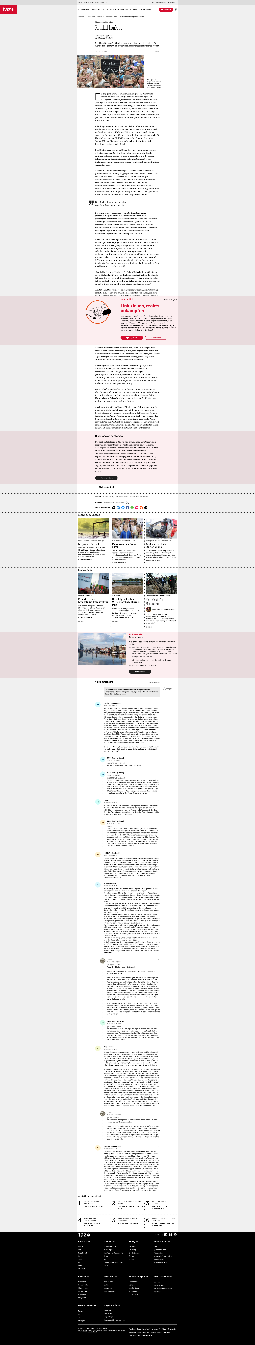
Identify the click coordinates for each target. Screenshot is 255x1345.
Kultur (80, 1256)
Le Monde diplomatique (163, 1289)
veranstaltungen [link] (89, 2)
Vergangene (133, 1291)
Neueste (151, 682)
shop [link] (97, 2)
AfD (105, 1259)
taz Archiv (158, 1292)
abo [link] (153, 2)
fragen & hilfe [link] (104, 2)
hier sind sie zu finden (118, 694)
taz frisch (107, 1285)
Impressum (151, 1332)
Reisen (80, 1311)
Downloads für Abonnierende (114, 1320)
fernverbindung (84, 1285)
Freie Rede (82, 1294)
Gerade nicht (168, 299)
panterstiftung (159, 1259)
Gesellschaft (91, 16)
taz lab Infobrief (109, 1291)
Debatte (99, 16)
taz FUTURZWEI (160, 1285)
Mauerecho (82, 1291)
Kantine (81, 1314)
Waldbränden (126, 348)
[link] (84, 9)
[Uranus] (102, 961)
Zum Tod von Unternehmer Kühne (113, 1254)
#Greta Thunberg (108, 496)
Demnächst (133, 1282)
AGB (158, 1332)
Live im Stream (134, 1288)
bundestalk (82, 1282)
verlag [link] (80, 2)
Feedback (107, 1310)
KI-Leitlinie (172, 1329)
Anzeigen (81, 1321)
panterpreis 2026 (160, 1262)
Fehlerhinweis (119, 503)
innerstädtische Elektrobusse (135, 413)
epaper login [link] (171, 2)
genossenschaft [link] (161, 2)
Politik (80, 1247)
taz (84, 1234)
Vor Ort (131, 1285)
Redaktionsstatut (144, 1329)
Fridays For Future (111, 16)
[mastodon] (165, 1236)
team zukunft (108, 1282)
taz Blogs (157, 1282)
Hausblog (132, 1250)
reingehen (82, 1298)
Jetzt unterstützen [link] (106, 478)
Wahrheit (81, 1269)
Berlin (80, 1262)
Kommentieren (109, 503)
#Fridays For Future (122, 496)
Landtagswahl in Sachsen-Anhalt (113, 1264)
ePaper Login (109, 1317)
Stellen (131, 1256)
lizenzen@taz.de (92, 1332)
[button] (175, 9)
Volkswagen (108, 1250)
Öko (79, 1250)
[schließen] (175, 299)
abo (155, 1247)
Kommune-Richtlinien (159, 1329)
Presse (131, 1259)
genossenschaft (160, 1250)
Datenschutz (142, 1332)
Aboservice (108, 1314)
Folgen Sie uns (158, 1235)
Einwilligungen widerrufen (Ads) (140, 1335)
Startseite (81, 16)
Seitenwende (165, 1332)
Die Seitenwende (135, 1253)
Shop (80, 1317)
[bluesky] (170, 1236)
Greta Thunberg (140, 348)
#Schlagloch (144, 496)
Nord (80, 1266)
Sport (80, 1259)
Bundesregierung (110, 1247)
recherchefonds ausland (163, 1256)
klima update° (83, 1288)
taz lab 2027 (133, 1294)
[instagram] (175, 1236)
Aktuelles (132, 1247)
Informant (133, 1332)
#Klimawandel (134, 496)
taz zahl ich (158, 1253)
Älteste (157, 682)
